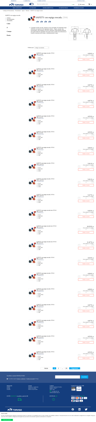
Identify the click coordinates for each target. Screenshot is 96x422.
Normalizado (18, 10)
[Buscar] (67, 4)
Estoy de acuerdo (7, 419)
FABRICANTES (41, 0)
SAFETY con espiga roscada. (36, 10)
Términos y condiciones (33, 387)
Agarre (24, 10)
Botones (28, 10)
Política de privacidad (32, 389)
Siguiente (74, 368)
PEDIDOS (13, 0)
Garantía (8, 389)
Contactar (81, 0)
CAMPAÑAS (26, 0)
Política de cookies (32, 388)
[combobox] (41, 48)
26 (66, 368)
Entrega (8, 388)
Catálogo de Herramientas (9, 10)
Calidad (8, 387)
